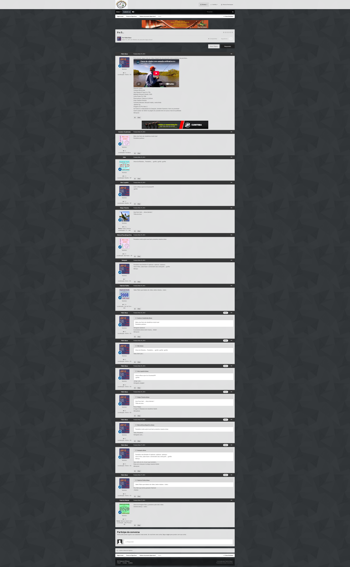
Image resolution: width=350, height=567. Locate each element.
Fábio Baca (128, 37)
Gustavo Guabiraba (124, 132)
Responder (227, 46)
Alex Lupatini (124, 182)
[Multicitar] (135, 117)
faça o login (166, 534)
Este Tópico (226, 11)
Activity (214, 4)
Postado (139, 54)
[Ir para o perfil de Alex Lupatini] (124, 191)
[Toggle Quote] (136, 318)
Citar (139, 117)
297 (125, 254)
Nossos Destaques (228, 4)
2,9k (125, 304)
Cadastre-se (126, 12)
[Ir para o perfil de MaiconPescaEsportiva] (124, 243)
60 (125, 73)
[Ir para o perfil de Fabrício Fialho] (124, 294)
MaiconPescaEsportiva (124, 235)
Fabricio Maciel (124, 500)
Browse (204, 4)
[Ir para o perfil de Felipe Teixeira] (124, 216)
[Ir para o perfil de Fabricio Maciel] (124, 509)
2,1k (125, 176)
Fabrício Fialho (124, 285)
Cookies (130, 563)
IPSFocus (127, 561)
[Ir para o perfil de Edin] (124, 166)
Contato (125, 563)
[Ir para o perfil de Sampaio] (124, 269)
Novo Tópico (214, 46)
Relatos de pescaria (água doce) (142, 39)
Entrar (118, 12)
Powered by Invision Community (224, 563)
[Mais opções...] (231, 54)
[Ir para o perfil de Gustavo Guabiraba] (124, 140)
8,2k (125, 226)
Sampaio (124, 260)
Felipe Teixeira (124, 208)
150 (125, 201)
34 (125, 150)
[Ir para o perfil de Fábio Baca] (119, 39)
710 (125, 519)
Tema (118, 563)
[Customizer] (133, 12)
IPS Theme (120, 561)
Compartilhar (213, 38)
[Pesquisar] (233, 12)
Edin (124, 157)
